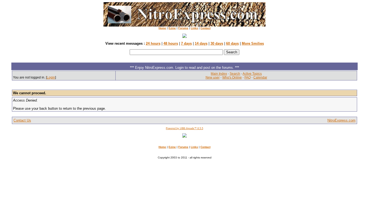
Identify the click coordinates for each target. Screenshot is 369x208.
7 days (186, 43)
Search (235, 74)
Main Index (219, 74)
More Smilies (253, 43)
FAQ (247, 77)
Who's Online (232, 77)
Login (51, 77)
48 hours (170, 43)
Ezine (172, 28)
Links (194, 28)
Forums (183, 28)
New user (213, 77)
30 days (216, 43)
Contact (205, 28)
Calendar (260, 77)
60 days (232, 43)
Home (162, 28)
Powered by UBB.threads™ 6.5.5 (184, 128)
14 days (201, 43)
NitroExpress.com (341, 120)
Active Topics (252, 74)
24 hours (153, 43)
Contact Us (22, 120)
